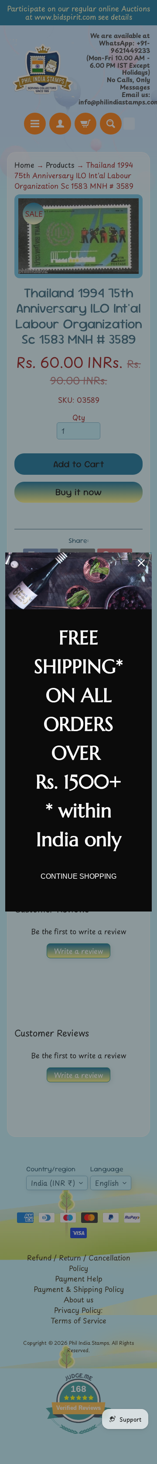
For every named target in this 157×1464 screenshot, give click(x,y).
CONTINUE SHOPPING (78, 876)
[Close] (141, 562)
